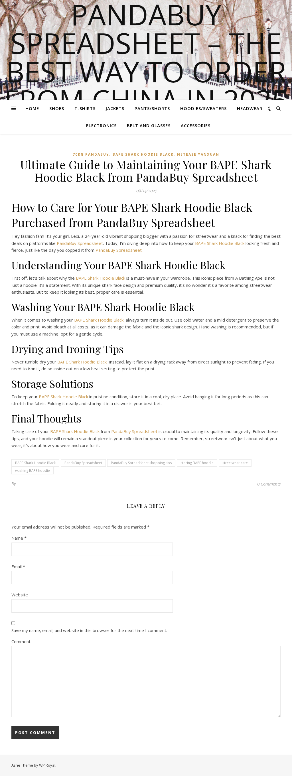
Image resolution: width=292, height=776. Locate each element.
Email (18, 566)
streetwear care (235, 462)
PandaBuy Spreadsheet (80, 243)
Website (19, 595)
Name (19, 538)
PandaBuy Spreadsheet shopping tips (141, 462)
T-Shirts (85, 108)
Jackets (115, 108)
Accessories (195, 125)
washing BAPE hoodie (32, 470)
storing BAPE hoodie (197, 462)
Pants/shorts (152, 108)
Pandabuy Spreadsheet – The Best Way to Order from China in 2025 (146, 57)
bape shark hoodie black (143, 154)
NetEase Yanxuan (198, 154)
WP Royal (47, 765)
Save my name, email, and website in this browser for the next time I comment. (89, 630)
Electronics (101, 125)
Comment (21, 641)
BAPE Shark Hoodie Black (219, 243)
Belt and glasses (149, 125)
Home (32, 108)
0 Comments (269, 484)
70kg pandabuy (91, 154)
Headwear (249, 108)
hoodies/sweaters (203, 108)
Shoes (56, 108)
